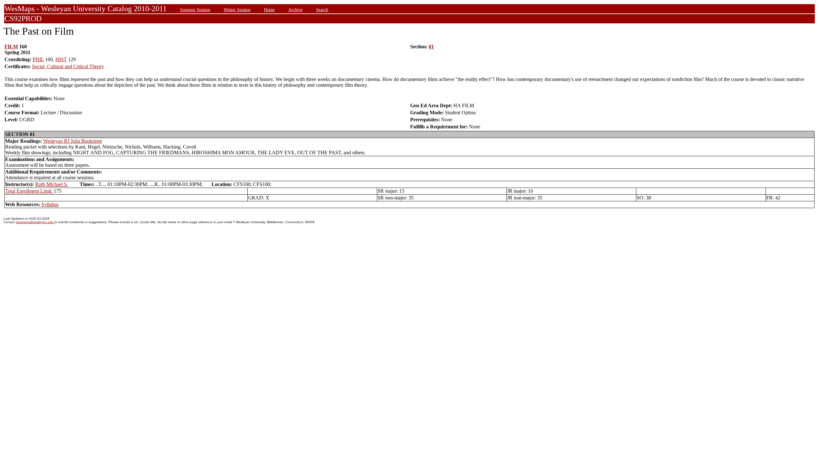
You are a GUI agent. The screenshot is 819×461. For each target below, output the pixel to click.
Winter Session (237, 9)
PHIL (38, 59)
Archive (295, 9)
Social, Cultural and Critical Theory (68, 66)
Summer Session (195, 9)
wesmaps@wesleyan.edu (35, 222)
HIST (61, 59)
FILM (11, 46)
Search (322, 9)
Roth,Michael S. (51, 184)
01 (431, 46)
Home (269, 9)
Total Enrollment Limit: (29, 191)
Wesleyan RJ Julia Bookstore (72, 141)
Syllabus (50, 204)
